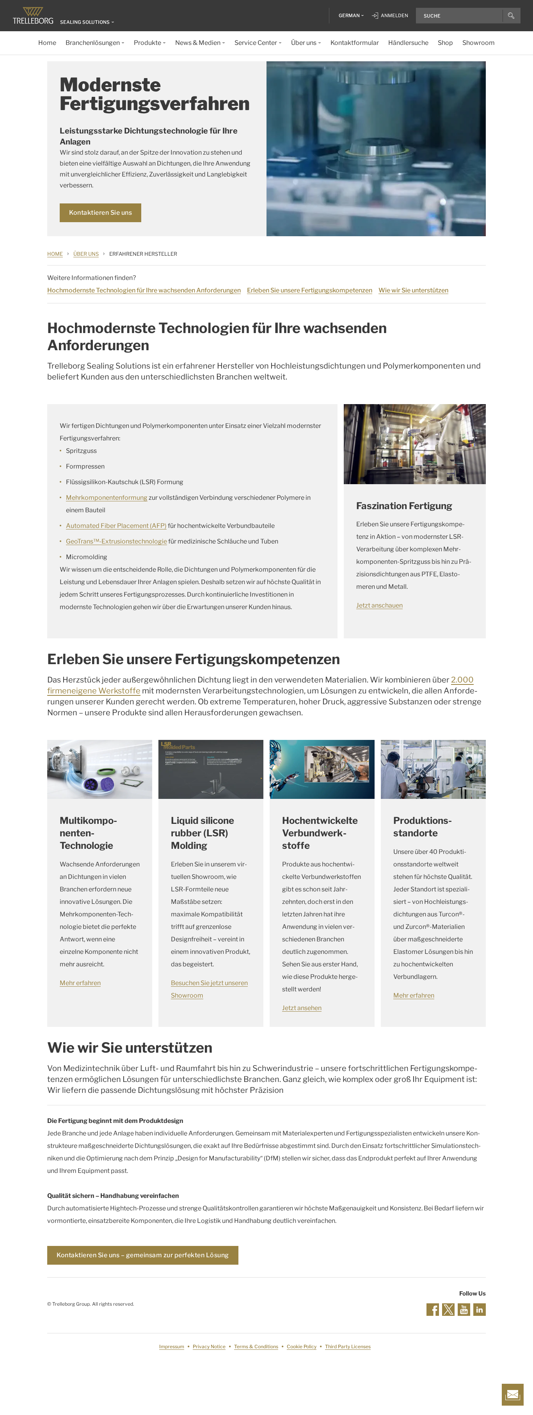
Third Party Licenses (348, 1346)
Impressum (171, 1346)
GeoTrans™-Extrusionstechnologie (116, 541)
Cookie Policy (301, 1346)
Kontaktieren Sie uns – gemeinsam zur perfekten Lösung (143, 1255)
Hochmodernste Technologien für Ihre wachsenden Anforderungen (144, 290)
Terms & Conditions (256, 1346)
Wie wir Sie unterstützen (413, 290)
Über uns (86, 254)
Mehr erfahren (80, 983)
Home (55, 254)
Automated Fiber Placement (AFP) (116, 525)
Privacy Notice (209, 1346)
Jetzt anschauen (379, 605)
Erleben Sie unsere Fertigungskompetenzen (309, 290)
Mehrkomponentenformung (106, 497)
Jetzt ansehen (302, 1008)
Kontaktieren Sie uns (100, 212)
